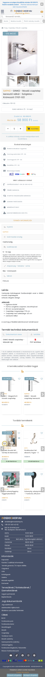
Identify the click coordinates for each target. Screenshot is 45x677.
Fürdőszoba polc (7, 621)
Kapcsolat (5, 560)
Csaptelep (5, 633)
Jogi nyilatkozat (7, 605)
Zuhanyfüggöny (7, 645)
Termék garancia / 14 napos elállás (14, 566)
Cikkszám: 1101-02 (9, 103)
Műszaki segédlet (8, 580)
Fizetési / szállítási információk (12, 563)
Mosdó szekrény (7, 639)
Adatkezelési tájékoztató (10, 608)
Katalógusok (6, 575)
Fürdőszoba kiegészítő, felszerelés (14, 648)
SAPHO (7, 90)
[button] (22, 149)
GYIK (3, 572)
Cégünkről (5, 569)
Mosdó (4, 630)
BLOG (3, 618)
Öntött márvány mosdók (31, 21)
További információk (22, 672)
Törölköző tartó (7, 636)
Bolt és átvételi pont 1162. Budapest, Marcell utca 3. (15, 529)
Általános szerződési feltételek (13, 611)
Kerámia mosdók (16, 21)
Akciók (6, 21)
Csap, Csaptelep (9, 28)
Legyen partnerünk (8, 594)
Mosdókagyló (6, 627)
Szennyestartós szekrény (10, 642)
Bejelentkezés (6, 597)
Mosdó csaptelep (21, 28)
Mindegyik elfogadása (30, 675)
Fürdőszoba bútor (8, 624)
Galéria (4, 577)
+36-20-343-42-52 (11, 525)
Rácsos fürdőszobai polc (10, 651)
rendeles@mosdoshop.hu (14, 522)
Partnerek (5, 583)
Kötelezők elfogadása (14, 675)
